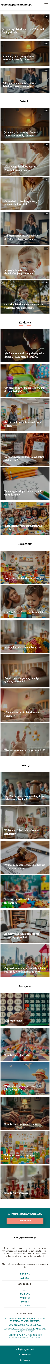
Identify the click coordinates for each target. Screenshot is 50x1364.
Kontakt (25, 1278)
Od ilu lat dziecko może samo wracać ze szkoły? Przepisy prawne (24, 306)
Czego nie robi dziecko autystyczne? (23, 578)
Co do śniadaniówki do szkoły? (25, 1325)
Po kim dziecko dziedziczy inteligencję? (18, 901)
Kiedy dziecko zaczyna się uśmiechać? (24, 750)
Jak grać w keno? (13, 1020)
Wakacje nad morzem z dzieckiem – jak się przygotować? (23, 1088)
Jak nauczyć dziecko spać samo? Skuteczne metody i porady (19, 58)
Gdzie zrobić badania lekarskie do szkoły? (22, 424)
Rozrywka (25, 986)
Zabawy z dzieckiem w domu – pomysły (20, 1156)
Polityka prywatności (25, 1349)
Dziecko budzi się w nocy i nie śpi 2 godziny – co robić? (22, 680)
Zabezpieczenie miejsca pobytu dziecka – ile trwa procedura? (19, 84)
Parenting (25, 544)
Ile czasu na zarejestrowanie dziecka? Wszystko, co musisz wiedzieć (25, 1320)
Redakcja (25, 1274)
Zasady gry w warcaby (16, 1193)
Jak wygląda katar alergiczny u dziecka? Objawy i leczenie (20, 271)
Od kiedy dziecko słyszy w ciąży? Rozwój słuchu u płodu (21, 203)
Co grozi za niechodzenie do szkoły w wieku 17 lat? (24, 458)
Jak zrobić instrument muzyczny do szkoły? (23, 527)
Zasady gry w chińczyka (17, 1055)
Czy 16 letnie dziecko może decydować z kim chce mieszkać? (25, 797)
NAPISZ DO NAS (25, 1221)
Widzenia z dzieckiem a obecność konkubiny (22, 832)
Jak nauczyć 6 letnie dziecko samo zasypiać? (22, 714)
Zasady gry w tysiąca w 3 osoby (20, 1124)
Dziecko (25, 101)
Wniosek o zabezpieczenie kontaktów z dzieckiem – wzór (24, 866)
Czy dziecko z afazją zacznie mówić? (23, 612)
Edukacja (25, 322)
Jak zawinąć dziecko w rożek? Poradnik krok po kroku (23, 31)
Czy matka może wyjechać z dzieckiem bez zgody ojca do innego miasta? (25, 970)
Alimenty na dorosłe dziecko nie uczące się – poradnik (21, 935)
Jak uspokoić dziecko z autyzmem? (22, 647)
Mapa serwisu (25, 1354)
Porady (25, 765)
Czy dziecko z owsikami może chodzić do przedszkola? (24, 389)
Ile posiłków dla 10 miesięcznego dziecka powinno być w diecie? (25, 1336)
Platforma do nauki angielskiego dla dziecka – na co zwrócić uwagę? (24, 355)
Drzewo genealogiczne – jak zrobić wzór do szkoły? (23, 493)
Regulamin (25, 1360)
